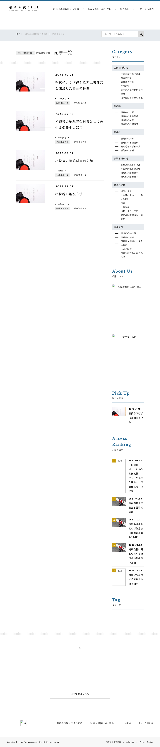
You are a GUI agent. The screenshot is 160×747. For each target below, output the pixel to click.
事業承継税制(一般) (130, 165)
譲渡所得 (118, 227)
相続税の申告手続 (129, 116)
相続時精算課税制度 (131, 146)
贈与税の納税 (127, 150)
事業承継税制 (121, 158)
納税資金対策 (127, 82)
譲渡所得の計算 (128, 233)
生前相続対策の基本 (131, 74)
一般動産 (125, 207)
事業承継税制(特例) (130, 169)
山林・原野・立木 (129, 211)
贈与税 (117, 132)
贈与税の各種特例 (129, 142)
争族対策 (125, 86)
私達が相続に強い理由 (99, 8)
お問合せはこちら (80, 693)
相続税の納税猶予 (129, 173)
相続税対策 (126, 78)
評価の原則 (126, 191)
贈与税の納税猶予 (129, 177)
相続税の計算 (127, 112)
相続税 (117, 106)
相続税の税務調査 (129, 124)
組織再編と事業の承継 (132, 97)
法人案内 (124, 8)
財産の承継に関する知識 (66, 8)
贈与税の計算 (127, 138)
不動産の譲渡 (127, 237)
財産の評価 (120, 185)
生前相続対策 (121, 67)
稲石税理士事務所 (113, 742)
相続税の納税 (127, 120)
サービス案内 (147, 8)
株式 (123, 203)
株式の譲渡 (126, 249)
